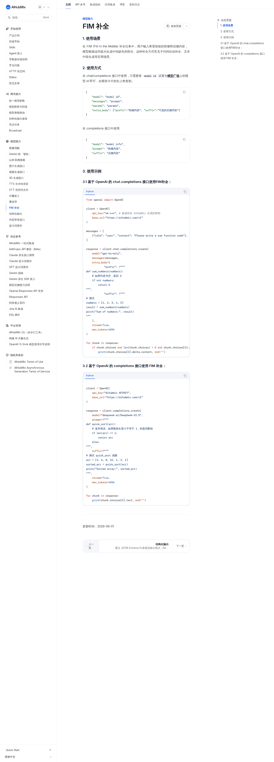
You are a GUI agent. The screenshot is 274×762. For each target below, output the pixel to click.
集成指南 (95, 4)
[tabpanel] (136, 276)
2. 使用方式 (227, 31)
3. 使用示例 (227, 37)
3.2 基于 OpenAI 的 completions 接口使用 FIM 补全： (243, 56)
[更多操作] (187, 26)
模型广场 (173, 76)
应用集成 (110, 4)
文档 (68, 4)
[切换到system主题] (40, 7)
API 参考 (80, 4)
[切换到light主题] (44, 7)
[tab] (90, 191)
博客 (122, 4)
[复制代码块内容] (184, 92)
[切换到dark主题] (48, 7)
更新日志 (134, 4)
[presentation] (136, 103)
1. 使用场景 (227, 25)
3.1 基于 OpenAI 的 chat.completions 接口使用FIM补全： (242, 45)
